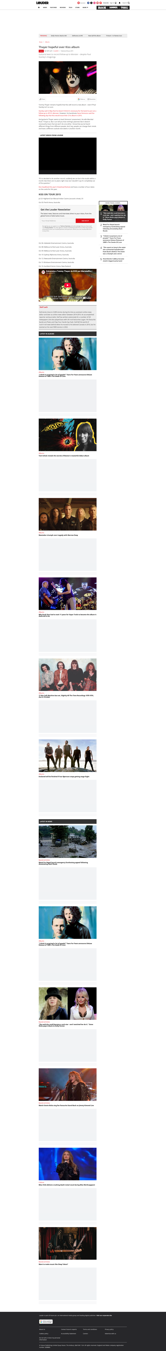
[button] (126, 3)
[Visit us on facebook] (88, 3)
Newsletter (93, 99)
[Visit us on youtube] (97, 3)
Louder (56, 51)
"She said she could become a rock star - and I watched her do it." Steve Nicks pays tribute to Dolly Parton (114, 216)
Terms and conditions (90, 1329)
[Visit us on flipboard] (100, 3)
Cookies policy (43, 1333)
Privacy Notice (49, 227)
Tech (70, 7)
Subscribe (106, 3)
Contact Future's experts (69, 1329)
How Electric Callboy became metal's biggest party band (113, 260)
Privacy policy (109, 1329)
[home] (39, 7)
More (85, 7)
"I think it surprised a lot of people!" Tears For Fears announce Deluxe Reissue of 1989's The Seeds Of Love (113, 239)
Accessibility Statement (68, 1333)
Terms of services (65, 226)
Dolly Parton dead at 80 (59, 36)
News (45, 7)
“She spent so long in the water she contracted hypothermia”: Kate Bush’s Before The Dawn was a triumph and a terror (114, 251)
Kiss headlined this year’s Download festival (54, 187)
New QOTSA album (94, 36)
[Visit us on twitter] (91, 3)
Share (43, 99)
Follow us (82, 99)
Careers (85, 1333)
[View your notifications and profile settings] (120, 3)
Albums (47, 42)
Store (77, 7)
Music (40, 42)
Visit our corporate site (104, 1315)
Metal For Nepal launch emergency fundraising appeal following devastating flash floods (114, 228)
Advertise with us (110, 1333)
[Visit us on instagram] (94, 3)
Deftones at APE (77, 36)
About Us (42, 1329)
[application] (68, 154)
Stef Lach (49, 51)
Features (53, 7)
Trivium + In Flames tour (114, 36)
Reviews (63, 7)
